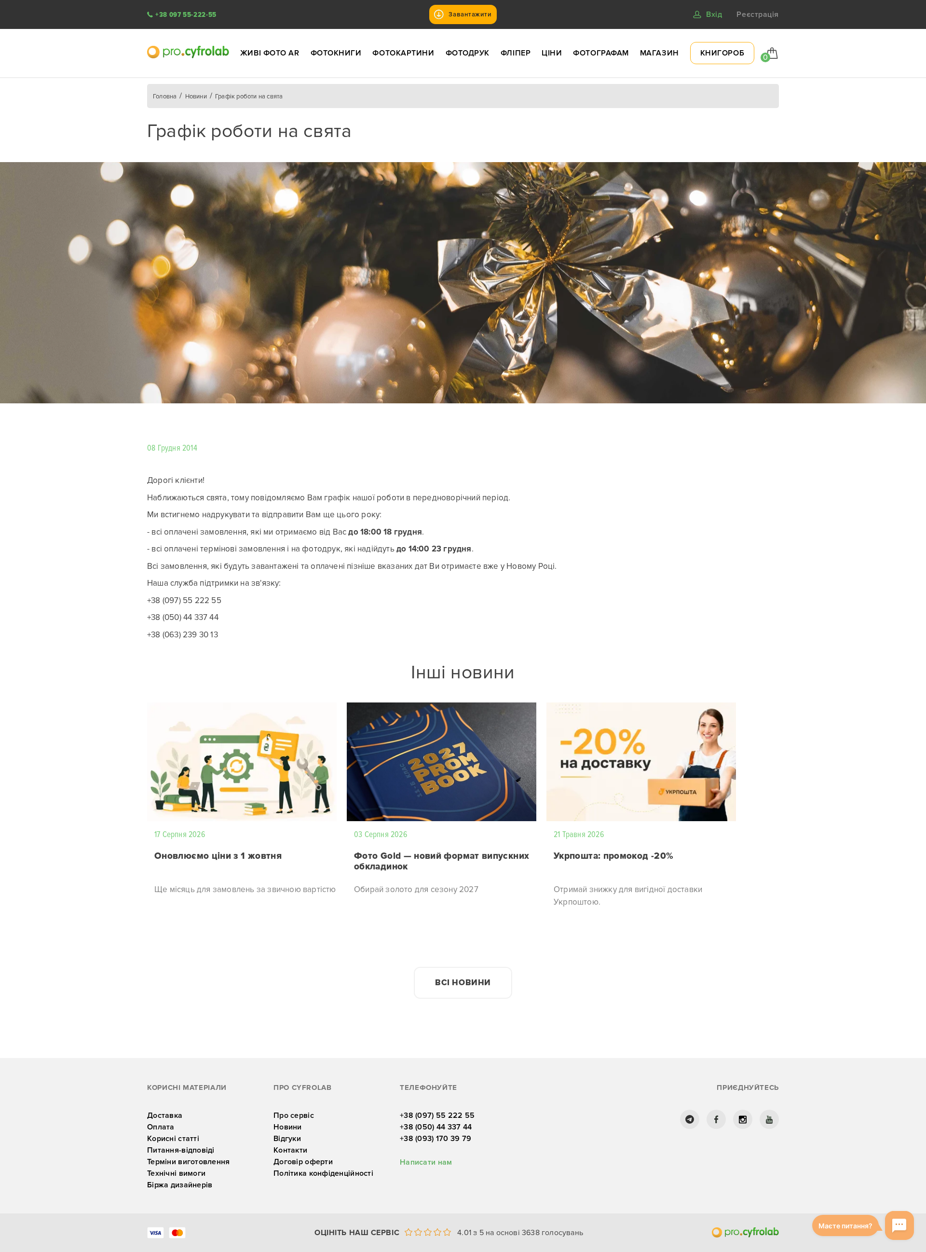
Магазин (659, 53)
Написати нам (426, 1162)
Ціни (552, 53)
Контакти (290, 1150)
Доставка (164, 1115)
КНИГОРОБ (722, 53)
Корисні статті (173, 1138)
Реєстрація (757, 14)
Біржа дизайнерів (179, 1185)
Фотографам (601, 53)
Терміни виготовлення (188, 1162)
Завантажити (470, 14)
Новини (287, 1127)
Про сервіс (293, 1115)
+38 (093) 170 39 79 (435, 1138)
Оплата (161, 1127)
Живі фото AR (270, 53)
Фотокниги (336, 53)
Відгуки (287, 1138)
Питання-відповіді (181, 1150)
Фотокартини (403, 53)
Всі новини (463, 982)
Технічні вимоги (176, 1173)
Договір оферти (303, 1162)
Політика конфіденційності (323, 1173)
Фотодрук (468, 53)
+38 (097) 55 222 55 (437, 1115)
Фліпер (516, 53)
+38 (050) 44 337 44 (436, 1127)
